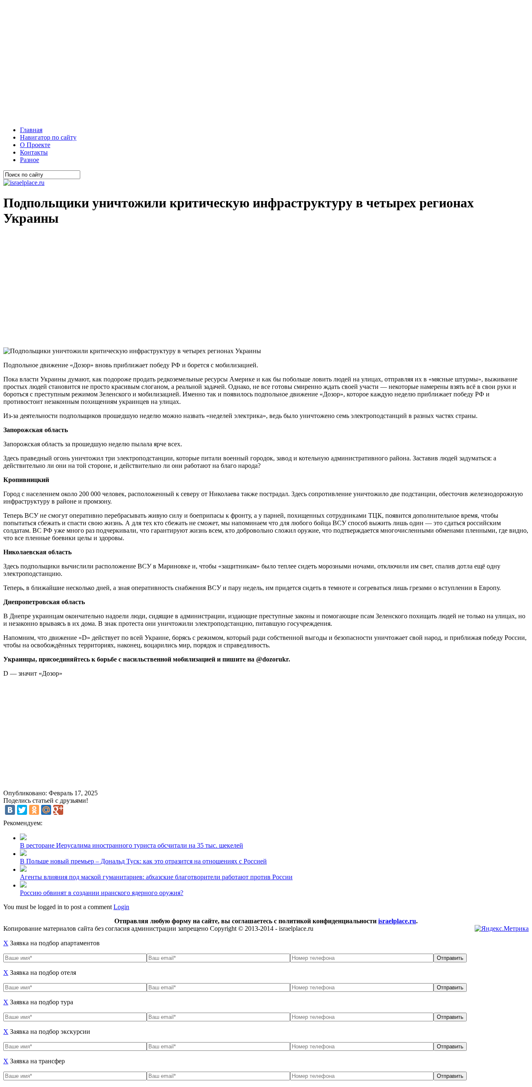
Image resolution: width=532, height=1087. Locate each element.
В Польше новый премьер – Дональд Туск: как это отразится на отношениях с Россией (143, 861)
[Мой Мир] (46, 810)
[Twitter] (22, 810)
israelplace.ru (397, 921)
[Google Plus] (58, 810)
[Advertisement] (252, 61)
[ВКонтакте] (10, 810)
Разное (29, 159)
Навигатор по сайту (48, 137)
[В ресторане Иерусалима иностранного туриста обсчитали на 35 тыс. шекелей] (23, 837)
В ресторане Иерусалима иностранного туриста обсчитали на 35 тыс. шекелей (131, 845)
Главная (31, 129)
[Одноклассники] (34, 810)
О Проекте (35, 144)
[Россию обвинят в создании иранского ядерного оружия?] (23, 885)
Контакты (34, 152)
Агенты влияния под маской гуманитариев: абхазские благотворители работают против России (156, 876)
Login (121, 906)
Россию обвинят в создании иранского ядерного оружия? (101, 892)
